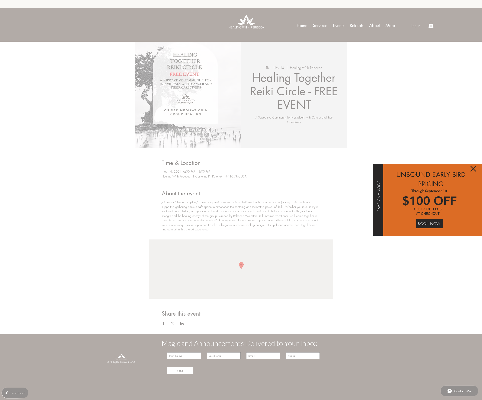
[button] (473, 169)
